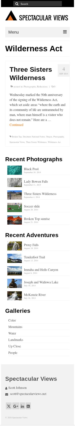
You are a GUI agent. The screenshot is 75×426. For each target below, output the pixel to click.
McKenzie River (35, 294)
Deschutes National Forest (34, 136)
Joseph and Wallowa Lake (41, 282)
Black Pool (31, 169)
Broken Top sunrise (37, 218)
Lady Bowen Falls (36, 181)
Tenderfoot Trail (34, 257)
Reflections (42, 86)
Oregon (49, 136)
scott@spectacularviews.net (27, 393)
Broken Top (17, 136)
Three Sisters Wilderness (36, 142)
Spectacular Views (17, 142)
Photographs (30, 86)
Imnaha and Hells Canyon (41, 269)
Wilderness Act (54, 142)
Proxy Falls (31, 245)
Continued (16, 124)
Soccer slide (32, 206)
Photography (58, 136)
